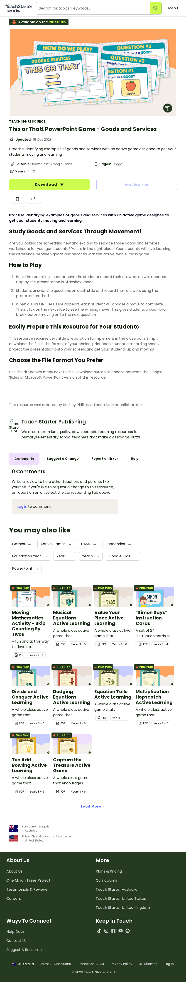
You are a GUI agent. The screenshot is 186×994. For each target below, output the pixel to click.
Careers (13, 898)
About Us (14, 871)
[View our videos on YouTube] (120, 931)
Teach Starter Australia (116, 889)
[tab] (24, 459)
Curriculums (106, 880)
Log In (169, 964)
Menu (173, 8)
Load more (91, 806)
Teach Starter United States (121, 898)
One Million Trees (28, 880)
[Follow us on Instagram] (106, 931)
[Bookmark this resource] (17, 198)
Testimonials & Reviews (27, 889)
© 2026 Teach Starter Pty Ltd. (95, 972)
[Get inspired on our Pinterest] (127, 931)
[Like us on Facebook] (113, 931)
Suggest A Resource (24, 949)
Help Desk (15, 931)
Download (46, 184)
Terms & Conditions (55, 964)
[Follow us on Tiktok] (99, 931)
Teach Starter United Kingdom (123, 907)
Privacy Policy (121, 964)
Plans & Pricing (109, 871)
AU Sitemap (148, 964)
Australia (25, 964)
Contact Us (16, 940)
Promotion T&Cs (91, 964)
